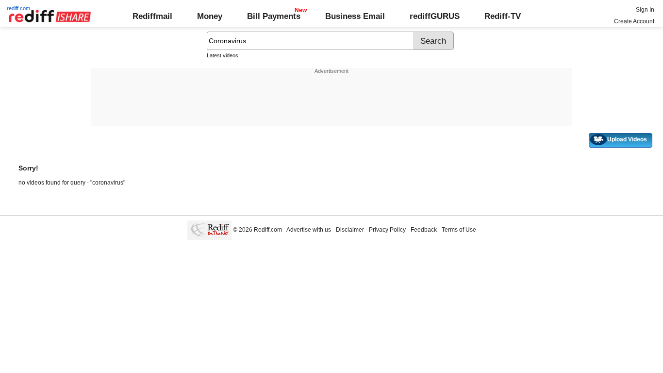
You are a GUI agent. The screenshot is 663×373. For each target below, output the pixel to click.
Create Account (634, 21)
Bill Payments (273, 16)
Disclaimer (350, 229)
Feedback (424, 229)
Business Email (355, 16)
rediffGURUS (435, 16)
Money (209, 16)
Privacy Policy (387, 229)
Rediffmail (152, 16)
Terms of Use (459, 229)
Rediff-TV (502, 16)
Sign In (645, 9)
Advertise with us (308, 229)
